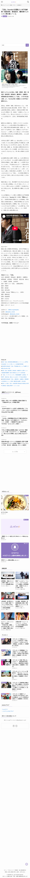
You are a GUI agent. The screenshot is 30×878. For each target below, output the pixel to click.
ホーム (5, 870)
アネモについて (11, 870)
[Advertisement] (15, 30)
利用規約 (16, 870)
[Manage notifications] (26, 864)
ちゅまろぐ (5, 709)
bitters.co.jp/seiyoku (13, 309)
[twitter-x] (16, 726)
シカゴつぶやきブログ (8, 711)
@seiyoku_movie (10, 312)
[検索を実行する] (27, 45)
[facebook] (14, 726)
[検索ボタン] (28, 2)
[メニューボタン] (2, 2)
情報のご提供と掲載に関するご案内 (12, 872)
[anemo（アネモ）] (15, 2)
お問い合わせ (22, 872)
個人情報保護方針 (22, 870)
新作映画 (5, 16)
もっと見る (15, 451)
